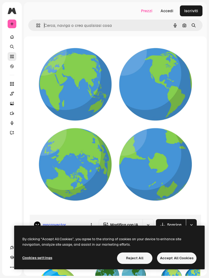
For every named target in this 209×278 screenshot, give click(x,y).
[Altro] (12, 267)
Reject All (134, 258)
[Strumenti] (12, 84)
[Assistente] (12, 132)
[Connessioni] (12, 247)
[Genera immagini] (12, 103)
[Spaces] (12, 93)
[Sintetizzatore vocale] (12, 123)
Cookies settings (37, 257)
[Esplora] (12, 66)
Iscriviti (191, 10)
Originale (65, 48)
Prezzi (146, 10)
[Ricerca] (12, 46)
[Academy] (12, 257)
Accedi (167, 10)
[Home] (12, 37)
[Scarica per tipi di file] (191, 224)
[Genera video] (12, 113)
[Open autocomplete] (36, 25)
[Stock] (12, 56)
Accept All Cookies (176, 258)
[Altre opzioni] (91, 224)
